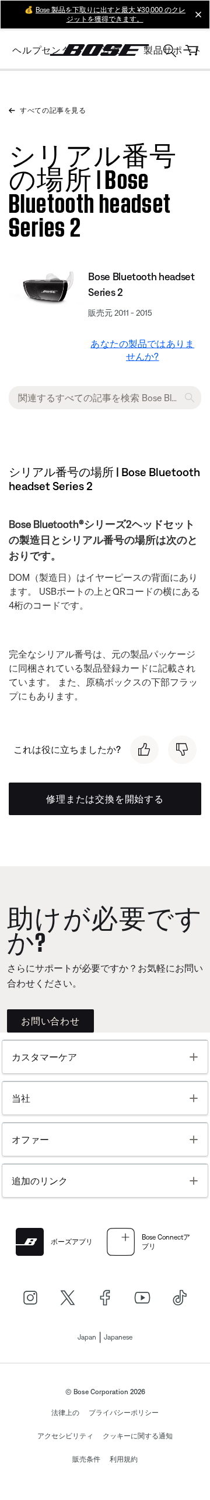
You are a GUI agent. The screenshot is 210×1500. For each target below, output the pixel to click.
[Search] (170, 52)
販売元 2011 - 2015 (120, 312)
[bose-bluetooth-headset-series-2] (46, 286)
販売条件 (86, 1459)
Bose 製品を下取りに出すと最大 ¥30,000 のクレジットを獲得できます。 (111, 14)
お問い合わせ (50, 1021)
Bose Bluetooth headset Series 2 (141, 284)
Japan (87, 1337)
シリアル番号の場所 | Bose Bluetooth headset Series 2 (93, 188)
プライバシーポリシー (124, 1413)
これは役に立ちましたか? (67, 749)
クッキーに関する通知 (138, 1436)
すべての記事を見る (53, 110)
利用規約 (124, 1459)
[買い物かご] (192, 50)
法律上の (65, 1413)
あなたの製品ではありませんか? (142, 350)
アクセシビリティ (65, 1436)
